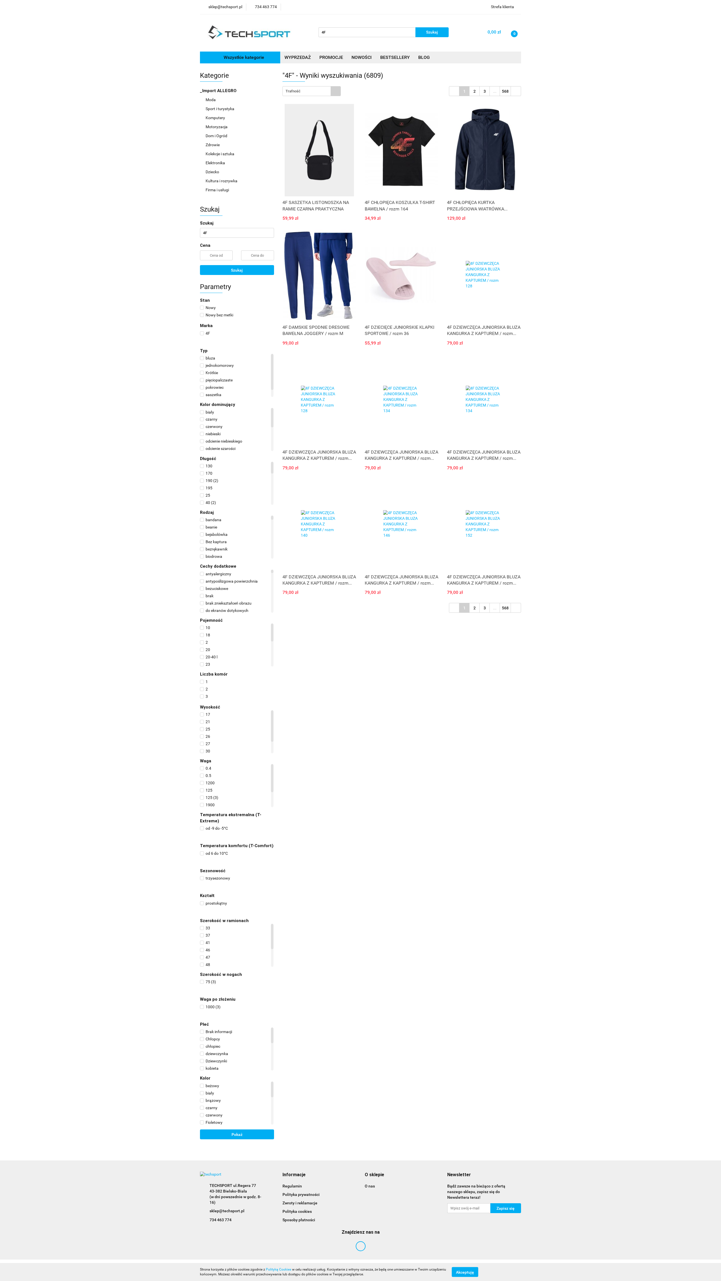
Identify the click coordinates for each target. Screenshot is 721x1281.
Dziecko (213, 172)
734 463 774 (221, 1220)
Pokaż (237, 1134)
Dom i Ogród (217, 136)
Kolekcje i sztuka (220, 154)
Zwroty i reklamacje (299, 1203)
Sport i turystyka (220, 108)
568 (505, 91)
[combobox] (311, 91)
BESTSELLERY (395, 57)
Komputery (216, 118)
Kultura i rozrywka (222, 181)
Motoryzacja (217, 127)
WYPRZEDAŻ (297, 57)
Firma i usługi (218, 190)
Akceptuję (465, 1272)
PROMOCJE (331, 57)
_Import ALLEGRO (219, 90)
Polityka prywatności (301, 1194)
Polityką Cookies (278, 1269)
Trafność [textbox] (293, 91)
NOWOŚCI (361, 57)
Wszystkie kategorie (243, 57)
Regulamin (292, 1186)
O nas (370, 1186)
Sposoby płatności (298, 1220)
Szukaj (237, 270)
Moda (211, 99)
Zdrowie (213, 145)
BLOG (424, 57)
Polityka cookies (297, 1211)
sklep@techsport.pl (227, 1211)
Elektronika (216, 163)
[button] (294, 1174)
